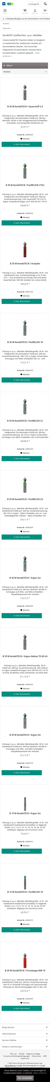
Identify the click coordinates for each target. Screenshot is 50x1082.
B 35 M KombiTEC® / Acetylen (25, 263)
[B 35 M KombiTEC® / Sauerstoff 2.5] (25, 92)
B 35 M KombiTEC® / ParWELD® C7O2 (25, 185)
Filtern (9, 65)
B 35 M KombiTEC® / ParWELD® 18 (25, 342)
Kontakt (21, 1054)
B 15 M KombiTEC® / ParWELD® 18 (25, 892)
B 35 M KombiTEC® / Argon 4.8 (25, 735)
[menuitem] (45, 11)
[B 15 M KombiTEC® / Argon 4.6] (25, 799)
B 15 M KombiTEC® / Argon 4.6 (25, 813)
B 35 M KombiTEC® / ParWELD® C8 (25, 499)
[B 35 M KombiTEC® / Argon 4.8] (25, 721)
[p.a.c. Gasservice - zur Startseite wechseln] (12, 4)
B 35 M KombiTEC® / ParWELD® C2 (25, 420)
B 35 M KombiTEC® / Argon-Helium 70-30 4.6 (25, 656)
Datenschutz (36, 1056)
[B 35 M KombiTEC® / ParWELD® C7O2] (25, 171)
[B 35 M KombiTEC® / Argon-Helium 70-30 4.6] (25, 642)
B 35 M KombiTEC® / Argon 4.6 (25, 577)
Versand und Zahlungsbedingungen (17, 1056)
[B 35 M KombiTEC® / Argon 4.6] (25, 564)
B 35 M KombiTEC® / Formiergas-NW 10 (25, 970)
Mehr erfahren (39, 1073)
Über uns (13, 1054)
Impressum (25, 1058)
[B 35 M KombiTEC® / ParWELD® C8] (25, 485)
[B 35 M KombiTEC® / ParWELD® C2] (25, 407)
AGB (45, 1056)
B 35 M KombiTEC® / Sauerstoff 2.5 (25, 106)
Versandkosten (10, 1065)
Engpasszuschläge (33, 1054)
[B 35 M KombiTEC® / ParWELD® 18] (25, 328)
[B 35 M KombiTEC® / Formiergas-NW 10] (25, 956)
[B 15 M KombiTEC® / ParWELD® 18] (25, 878)
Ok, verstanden (25, 1078)
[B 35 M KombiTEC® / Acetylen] (25, 249)
